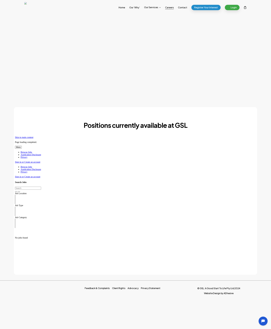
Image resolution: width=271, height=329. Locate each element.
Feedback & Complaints (97, 288)
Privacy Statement (150, 288)
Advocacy (133, 288)
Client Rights (118, 288)
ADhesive (229, 293)
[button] (180, 95)
